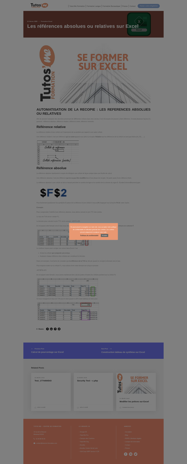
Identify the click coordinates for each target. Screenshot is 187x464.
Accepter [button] (104, 235)
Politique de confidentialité (89, 235)
